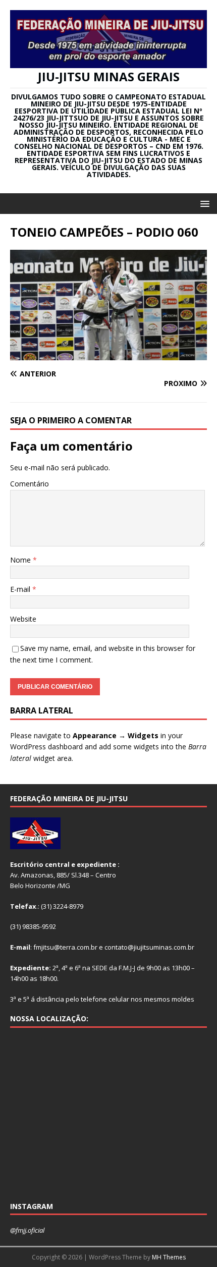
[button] (203, 203)
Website (23, 619)
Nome (21, 560)
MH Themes (169, 1257)
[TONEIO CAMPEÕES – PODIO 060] (108, 354)
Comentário (29, 483)
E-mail (21, 589)
